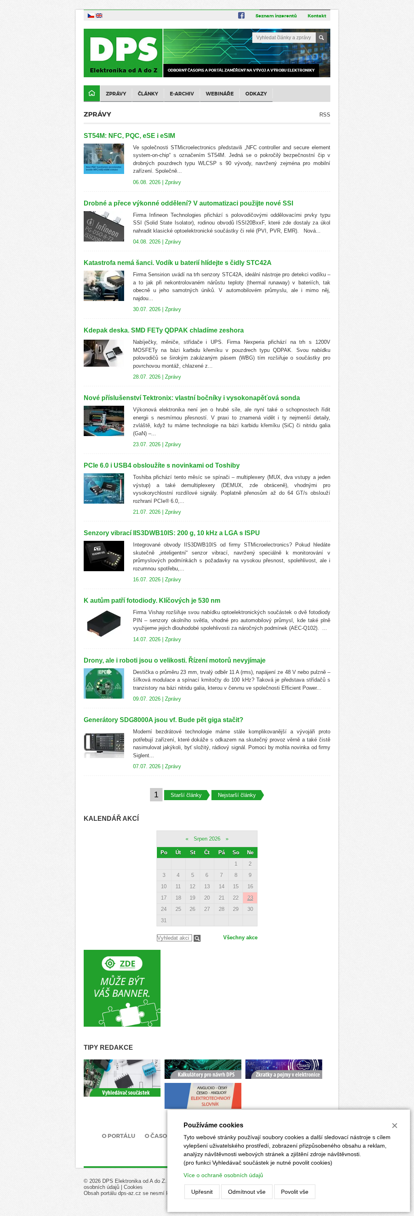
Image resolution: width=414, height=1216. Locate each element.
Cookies (133, 1187)
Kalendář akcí (111, 818)
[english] (99, 15)
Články (148, 94)
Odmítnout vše (247, 1191)
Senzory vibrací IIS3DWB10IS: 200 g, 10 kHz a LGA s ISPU (172, 533)
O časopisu (163, 1136)
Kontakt (317, 16)
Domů (92, 93)
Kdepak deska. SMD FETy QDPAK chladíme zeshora (164, 330)
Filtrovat (197, 938)
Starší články (186, 795)
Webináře (220, 94)
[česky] (91, 15)
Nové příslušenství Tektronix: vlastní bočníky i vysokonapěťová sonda (192, 397)
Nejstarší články (237, 795)
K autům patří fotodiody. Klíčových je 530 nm (152, 600)
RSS (324, 115)
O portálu (118, 1136)
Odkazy (256, 94)
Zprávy (116, 94)
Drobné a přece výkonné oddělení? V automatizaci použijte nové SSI (188, 203)
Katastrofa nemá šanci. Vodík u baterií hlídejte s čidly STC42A (178, 262)
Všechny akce (240, 937)
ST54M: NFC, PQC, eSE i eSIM (129, 135)
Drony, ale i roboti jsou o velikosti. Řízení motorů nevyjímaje (175, 660)
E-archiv (182, 94)
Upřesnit (202, 1191)
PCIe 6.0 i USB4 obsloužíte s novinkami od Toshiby (162, 465)
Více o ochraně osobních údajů (223, 1175)
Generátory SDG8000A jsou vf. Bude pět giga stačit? (163, 719)
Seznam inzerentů (276, 16)
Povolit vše (294, 1191)
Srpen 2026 (207, 839)
